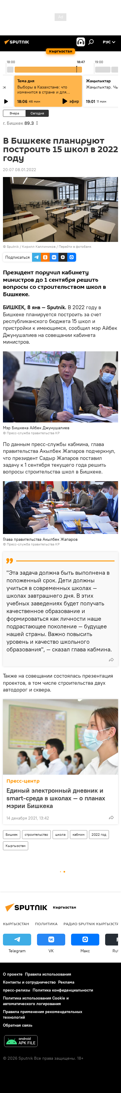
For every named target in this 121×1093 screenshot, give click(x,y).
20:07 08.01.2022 (19, 169)
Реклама (66, 982)
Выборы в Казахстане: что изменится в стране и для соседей (42, 92)
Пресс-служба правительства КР (33, 433)
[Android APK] (21, 1041)
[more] (111, 660)
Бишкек (12, 834)
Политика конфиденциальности (63, 990)
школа (60, 834)
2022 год (99, 834)
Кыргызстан (16, 845)
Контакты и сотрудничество (29, 982)
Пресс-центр (23, 781)
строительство (36, 834)
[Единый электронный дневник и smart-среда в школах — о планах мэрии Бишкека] (60, 737)
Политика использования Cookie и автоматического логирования (36, 1000)
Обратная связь (17, 1025)
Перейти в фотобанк (75, 246)
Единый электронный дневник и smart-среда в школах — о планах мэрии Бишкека (55, 797)
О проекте (13, 974)
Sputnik (13, 246)
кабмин (79, 834)
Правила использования (48, 974)
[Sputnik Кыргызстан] (17, 44)
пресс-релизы (16, 990)
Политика (46, 923)
